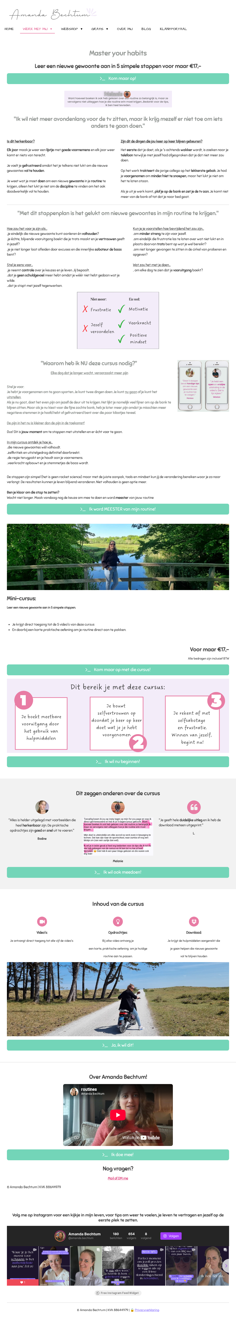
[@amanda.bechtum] (60, 1236)
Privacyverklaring (147, 1310)
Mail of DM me (118, 1178)
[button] (167, 91)
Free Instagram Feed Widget (120, 1293)
